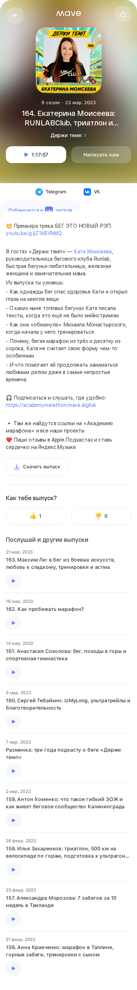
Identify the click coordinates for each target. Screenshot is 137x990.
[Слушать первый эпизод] (13, 580)
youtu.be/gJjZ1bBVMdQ (34, 233)
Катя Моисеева (93, 251)
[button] (68, 13)
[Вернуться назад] (15, 15)
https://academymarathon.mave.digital (51, 405)
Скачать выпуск (41, 466)
